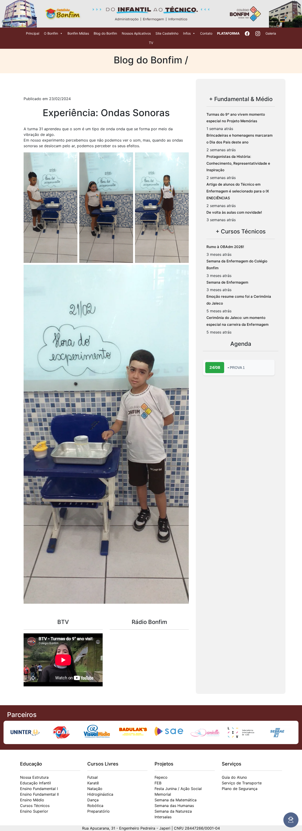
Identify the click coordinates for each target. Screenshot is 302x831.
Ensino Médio (32, 800)
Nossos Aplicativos (136, 33)
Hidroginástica (100, 794)
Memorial (163, 794)
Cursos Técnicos (35, 805)
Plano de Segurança (239, 788)
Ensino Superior (34, 811)
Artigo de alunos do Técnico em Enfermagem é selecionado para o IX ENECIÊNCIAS (237, 191)
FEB (158, 783)
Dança (93, 800)
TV (151, 43)
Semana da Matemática (176, 800)
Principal (32, 33)
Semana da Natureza (173, 811)
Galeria (270, 33)
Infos (187, 33)
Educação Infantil (35, 783)
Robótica (95, 805)
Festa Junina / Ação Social (178, 788)
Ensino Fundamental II (39, 794)
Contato (206, 33)
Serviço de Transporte (242, 783)
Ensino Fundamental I (39, 788)
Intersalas (163, 817)
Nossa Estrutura (34, 777)
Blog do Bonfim (105, 33)
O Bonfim (51, 33)
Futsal (92, 777)
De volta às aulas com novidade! (234, 212)
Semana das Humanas (174, 805)
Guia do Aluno (234, 777)
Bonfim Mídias (78, 33)
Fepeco (161, 777)
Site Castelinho (166, 33)
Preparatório (98, 811)
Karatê (93, 783)
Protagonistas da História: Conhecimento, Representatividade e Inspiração (238, 163)
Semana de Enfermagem (227, 282)
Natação (94, 788)
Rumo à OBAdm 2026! (225, 246)
